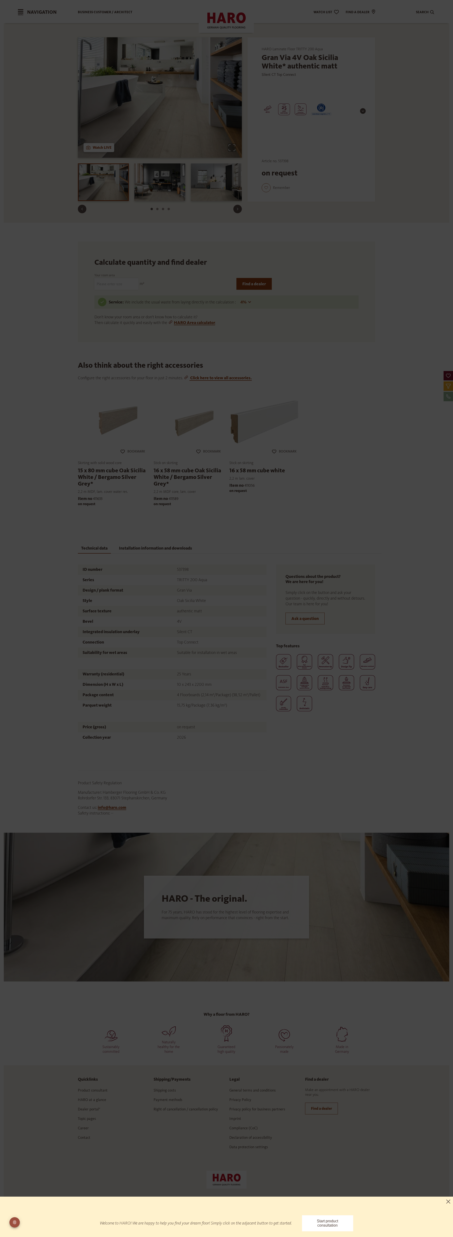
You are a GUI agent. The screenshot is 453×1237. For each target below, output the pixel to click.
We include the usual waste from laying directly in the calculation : (181, 302)
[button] (448, 375)
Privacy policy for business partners (257, 1109)
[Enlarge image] (232, 147)
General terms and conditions (252, 1090)
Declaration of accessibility (250, 1137)
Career (83, 1128)
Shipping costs (165, 1090)
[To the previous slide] (82, 209)
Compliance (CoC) (243, 1128)
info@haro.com (112, 807)
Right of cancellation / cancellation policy (186, 1109)
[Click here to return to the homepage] (226, 1179)
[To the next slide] (237, 209)
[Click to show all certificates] (363, 111)
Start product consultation (327, 1223)
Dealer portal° (89, 1109)
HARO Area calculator (194, 322)
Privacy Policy (240, 1099)
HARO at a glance (92, 1099)
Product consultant (93, 1090)
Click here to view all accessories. (220, 377)
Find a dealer (254, 283)
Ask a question (305, 618)
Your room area (104, 275)
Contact (84, 1137)
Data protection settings (248, 1147)
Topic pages (87, 1118)
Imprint (235, 1118)
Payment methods (168, 1099)
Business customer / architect (105, 12)
